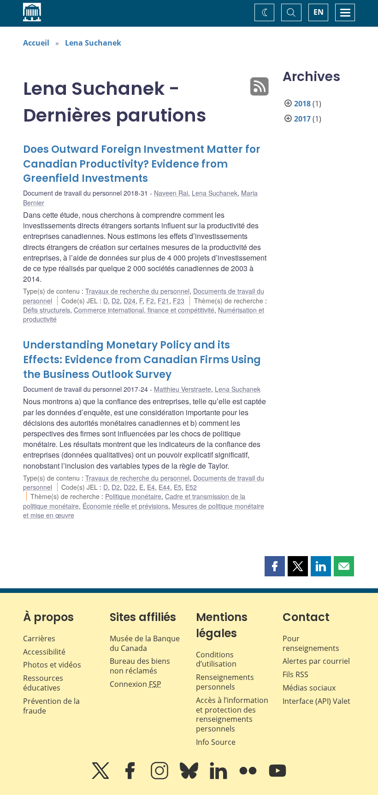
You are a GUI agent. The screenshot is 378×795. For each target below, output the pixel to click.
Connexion (135, 684)
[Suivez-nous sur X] (101, 777)
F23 (178, 300)
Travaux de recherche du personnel (137, 291)
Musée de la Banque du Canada (145, 643)
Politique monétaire (133, 496)
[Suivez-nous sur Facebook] (131, 777)
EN (318, 12)
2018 (302, 104)
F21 (163, 300)
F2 (150, 300)
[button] (275, 566)
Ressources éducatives (43, 683)
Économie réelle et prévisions (125, 506)
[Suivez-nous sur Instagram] (160, 777)
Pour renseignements (311, 643)
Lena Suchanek (93, 43)
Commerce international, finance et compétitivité (144, 309)
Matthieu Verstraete (182, 389)
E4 (151, 487)
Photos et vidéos (52, 665)
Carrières (39, 638)
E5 (178, 487)
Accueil (36, 43)
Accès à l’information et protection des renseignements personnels (232, 714)
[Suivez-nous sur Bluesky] (190, 777)
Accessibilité (44, 652)
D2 (116, 300)
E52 (191, 487)
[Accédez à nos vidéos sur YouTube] (277, 777)
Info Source (216, 742)
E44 (164, 487)
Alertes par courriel (316, 661)
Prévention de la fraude (51, 706)
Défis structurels (46, 309)
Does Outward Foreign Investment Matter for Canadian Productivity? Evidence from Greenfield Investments (141, 164)
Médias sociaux (309, 688)
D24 (130, 300)
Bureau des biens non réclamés (140, 666)
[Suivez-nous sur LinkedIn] (219, 777)
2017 (302, 119)
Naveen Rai (171, 192)
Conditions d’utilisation (216, 659)
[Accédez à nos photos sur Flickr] (249, 777)
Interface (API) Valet (316, 701)
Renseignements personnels (225, 682)
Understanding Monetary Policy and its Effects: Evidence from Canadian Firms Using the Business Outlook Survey (142, 360)
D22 (130, 487)
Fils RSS (295, 674)
